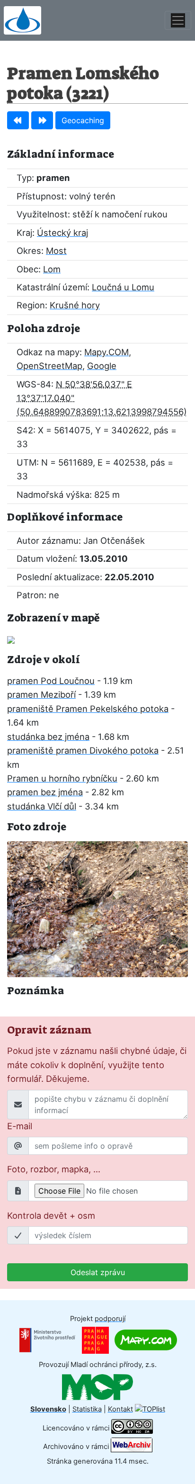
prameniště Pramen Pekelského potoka (87, 708)
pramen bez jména (45, 792)
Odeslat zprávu (98, 1272)
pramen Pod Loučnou (51, 680)
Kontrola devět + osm (51, 1215)
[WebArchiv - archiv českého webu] (131, 1446)
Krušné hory (75, 305)
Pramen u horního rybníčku (62, 778)
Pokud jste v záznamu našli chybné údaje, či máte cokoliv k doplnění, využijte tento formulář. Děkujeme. (96, 1064)
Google (101, 365)
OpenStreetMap (49, 365)
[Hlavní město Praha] (95, 1339)
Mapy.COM (106, 352)
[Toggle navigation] (178, 20)
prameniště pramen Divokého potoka (83, 750)
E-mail (19, 1126)
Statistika (87, 1409)
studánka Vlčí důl (41, 806)
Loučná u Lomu (123, 287)
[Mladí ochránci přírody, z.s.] (97, 1387)
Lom (52, 269)
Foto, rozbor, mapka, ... (53, 1169)
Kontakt (120, 1409)
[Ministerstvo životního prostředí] (47, 1339)
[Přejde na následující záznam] (42, 120)
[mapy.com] (146, 1339)
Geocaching (83, 120)
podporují (110, 1318)
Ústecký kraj (62, 232)
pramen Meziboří (41, 694)
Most (56, 250)
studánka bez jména (48, 736)
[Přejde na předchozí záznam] (18, 120)
